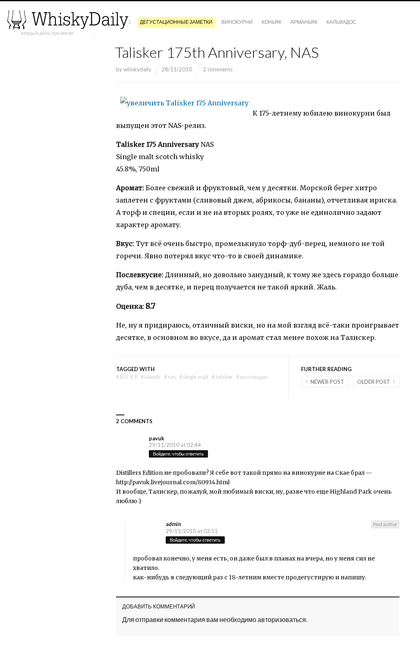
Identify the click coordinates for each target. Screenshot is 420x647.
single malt (193, 377)
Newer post (327, 381)
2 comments (218, 69)
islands (151, 377)
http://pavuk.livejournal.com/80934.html (173, 482)
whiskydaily (137, 69)
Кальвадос (341, 22)
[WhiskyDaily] (67, 19)
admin (173, 524)
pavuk (156, 438)
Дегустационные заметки (176, 22)
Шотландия (251, 377)
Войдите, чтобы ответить (178, 453)
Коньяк (271, 22)
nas (170, 377)
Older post (373, 381)
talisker (222, 377)
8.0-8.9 (126, 377)
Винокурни (237, 22)
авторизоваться (282, 619)
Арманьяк (303, 22)
